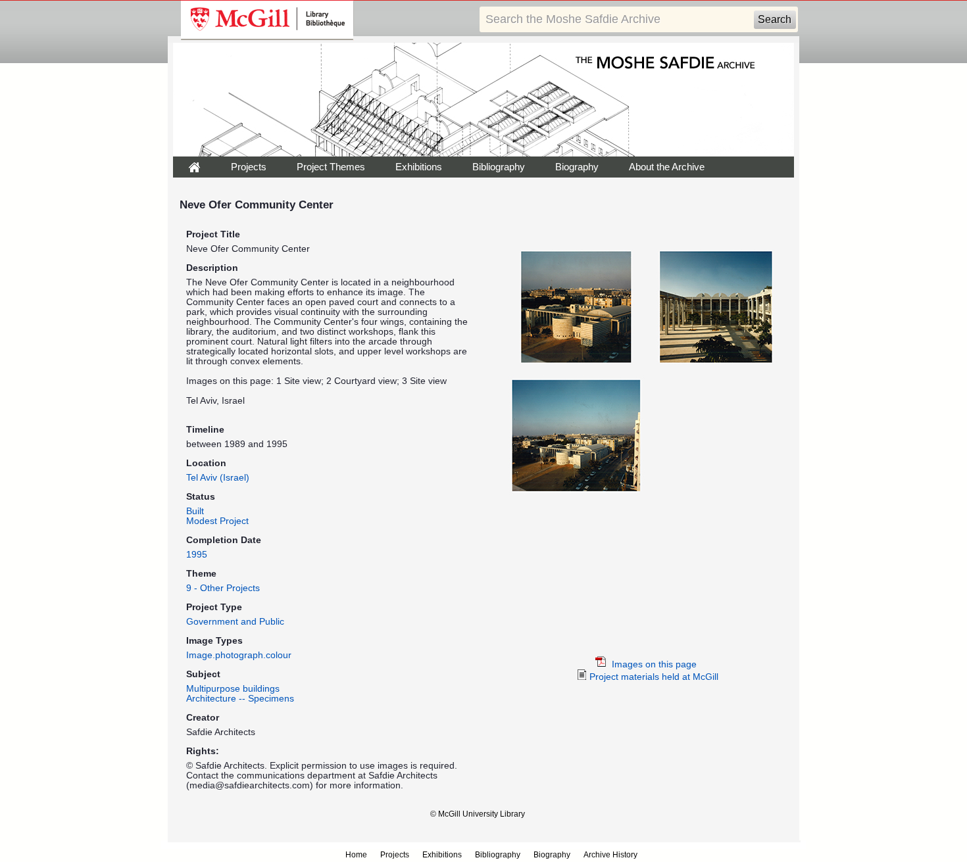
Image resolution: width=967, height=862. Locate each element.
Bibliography (498, 166)
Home (356, 854)
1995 (196, 555)
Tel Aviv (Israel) (217, 478)
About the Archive (667, 166)
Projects (248, 166)
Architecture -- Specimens (240, 699)
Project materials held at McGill (652, 677)
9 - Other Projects (223, 588)
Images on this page (653, 664)
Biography (577, 166)
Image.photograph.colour (238, 655)
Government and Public (235, 622)
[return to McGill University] (267, 20)
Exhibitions (418, 166)
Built (195, 511)
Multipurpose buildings (233, 689)
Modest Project (217, 521)
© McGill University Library (477, 814)
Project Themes (331, 166)
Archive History (610, 854)
